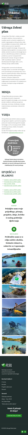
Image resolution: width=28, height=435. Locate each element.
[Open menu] (25, 4)
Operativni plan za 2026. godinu (12, 194)
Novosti (4, 389)
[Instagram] (25, 432)
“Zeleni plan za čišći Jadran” (9, 404)
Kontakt (4, 384)
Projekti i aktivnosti (7, 387)
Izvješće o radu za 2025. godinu (12, 190)
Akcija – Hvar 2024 (7, 399)
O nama (4, 382)
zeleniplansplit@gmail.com (16, 132)
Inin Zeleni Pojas (6, 401)
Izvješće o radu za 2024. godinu (12, 180)
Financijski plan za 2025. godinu (12, 182)
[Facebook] (22, 432)
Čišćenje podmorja (7, 396)
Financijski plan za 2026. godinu (12, 192)
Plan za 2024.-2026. (9, 184)
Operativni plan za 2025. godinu (12, 185)
